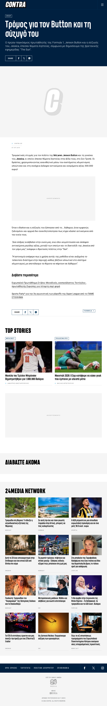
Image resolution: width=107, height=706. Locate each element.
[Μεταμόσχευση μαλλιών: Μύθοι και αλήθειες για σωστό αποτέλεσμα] (53, 585)
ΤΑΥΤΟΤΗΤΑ (25, 668)
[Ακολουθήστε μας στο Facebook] (84, 668)
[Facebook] (19, 58)
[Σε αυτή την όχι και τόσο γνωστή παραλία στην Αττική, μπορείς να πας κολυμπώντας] (53, 507)
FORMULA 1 (89, 311)
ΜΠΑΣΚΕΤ (10, 338)
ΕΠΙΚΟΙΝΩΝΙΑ (63, 668)
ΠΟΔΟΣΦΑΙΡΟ (62, 338)
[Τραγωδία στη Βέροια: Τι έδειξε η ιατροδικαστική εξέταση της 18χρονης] (20, 507)
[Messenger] (29, 58)
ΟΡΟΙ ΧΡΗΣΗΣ (11, 668)
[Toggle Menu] (102, 4)
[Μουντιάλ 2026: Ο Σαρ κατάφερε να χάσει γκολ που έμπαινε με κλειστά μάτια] (78, 357)
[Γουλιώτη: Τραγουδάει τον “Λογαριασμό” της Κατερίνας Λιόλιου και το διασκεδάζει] (20, 585)
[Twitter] (24, 58)
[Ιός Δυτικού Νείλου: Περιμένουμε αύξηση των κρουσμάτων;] (53, 623)
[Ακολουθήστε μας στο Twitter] (93, 668)
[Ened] (53, 693)
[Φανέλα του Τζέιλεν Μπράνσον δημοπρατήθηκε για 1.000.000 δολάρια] (28, 357)
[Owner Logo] (53, 683)
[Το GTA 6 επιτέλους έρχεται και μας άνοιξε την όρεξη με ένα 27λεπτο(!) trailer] (20, 623)
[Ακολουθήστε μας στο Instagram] (102, 668)
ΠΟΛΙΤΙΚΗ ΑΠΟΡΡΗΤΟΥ (44, 668)
